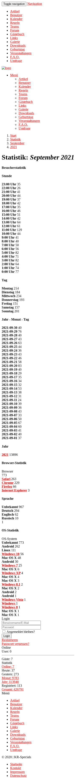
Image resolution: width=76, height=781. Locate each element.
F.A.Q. (14, 57)
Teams (14, 26)
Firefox (7, 486)
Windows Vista (12, 599)
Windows (9, 603)
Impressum (17, 772)
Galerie (15, 42)
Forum (14, 30)
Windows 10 (10, 554)
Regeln (15, 23)
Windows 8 (10, 607)
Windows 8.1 (11, 584)
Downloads (18, 45)
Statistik (15, 139)
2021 (13, 147)
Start (13, 135)
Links (14, 38)
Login (6, 636)
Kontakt (15, 768)
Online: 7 (8, 666)
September (17, 143)
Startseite (16, 764)
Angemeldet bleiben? (20, 632)
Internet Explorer (14, 490)
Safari (6, 479)
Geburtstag (17, 49)
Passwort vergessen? (15, 644)
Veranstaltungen (20, 53)
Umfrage (16, 61)
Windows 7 (10, 565)
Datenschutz (18, 775)
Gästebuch (17, 34)
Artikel (14, 11)
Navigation (34, 3)
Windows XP (11, 573)
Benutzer (16, 15)
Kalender (16, 19)
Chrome (8, 483)
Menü (14, 75)
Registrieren (10, 640)
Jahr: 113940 (10, 682)
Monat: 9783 (10, 678)
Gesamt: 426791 (13, 689)
